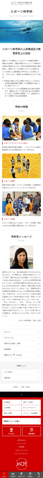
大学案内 (7, 402)
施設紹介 (7, 378)
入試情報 (7, 408)
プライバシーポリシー (21, 453)
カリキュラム (9, 338)
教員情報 (7, 349)
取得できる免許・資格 (12, 343)
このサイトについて (21, 450)
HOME (15, 387)
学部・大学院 (25, 387)
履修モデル (13, 355)
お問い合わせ (21, 440)
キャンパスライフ (29, 408)
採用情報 (21, 447)
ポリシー (7, 332)
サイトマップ (21, 443)
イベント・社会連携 (30, 413)
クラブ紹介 (8, 372)
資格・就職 (8, 413)
